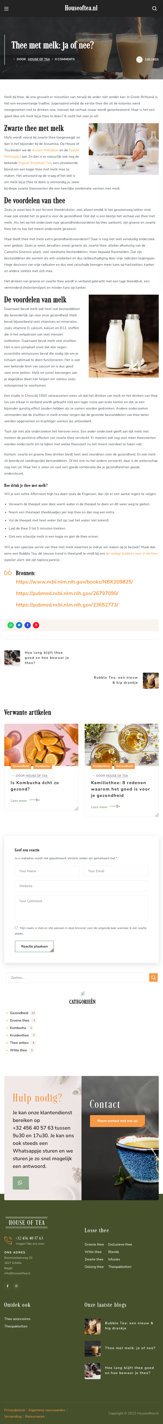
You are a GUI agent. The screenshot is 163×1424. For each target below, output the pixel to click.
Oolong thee (94, 1267)
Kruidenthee (101, 766)
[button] (155, 8)
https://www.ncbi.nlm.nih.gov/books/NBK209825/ (74, 581)
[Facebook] (7, 1286)
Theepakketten (119, 1267)
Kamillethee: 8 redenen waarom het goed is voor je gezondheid (120, 789)
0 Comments (65, 59)
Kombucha (42, 766)
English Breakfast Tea (34, 163)
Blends (113, 1252)
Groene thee (22, 1020)
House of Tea (39, 59)
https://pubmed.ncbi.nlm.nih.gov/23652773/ (67, 604)
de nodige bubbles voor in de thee (132, 553)
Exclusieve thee (120, 1244)
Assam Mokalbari (45, 150)
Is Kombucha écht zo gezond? (35, 786)
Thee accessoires (17, 1319)
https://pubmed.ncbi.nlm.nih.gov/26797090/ (67, 593)
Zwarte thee (94, 1259)
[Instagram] (16, 1286)
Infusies (114, 1259)
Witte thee (21, 1050)
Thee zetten (22, 1042)
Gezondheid (21, 766)
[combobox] (82, 977)
